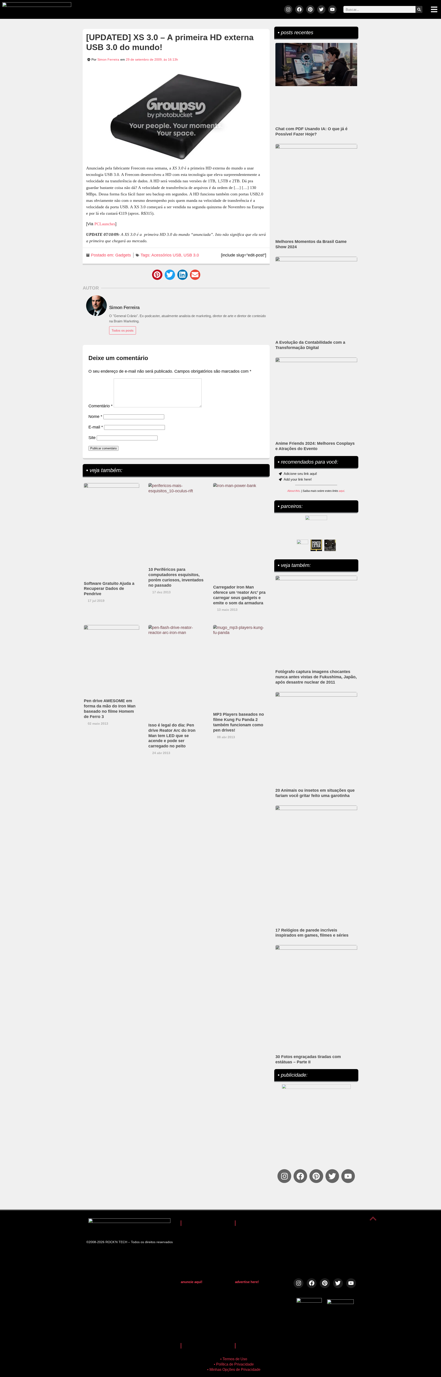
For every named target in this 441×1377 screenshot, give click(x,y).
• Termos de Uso (233, 1359)
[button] (157, 275)
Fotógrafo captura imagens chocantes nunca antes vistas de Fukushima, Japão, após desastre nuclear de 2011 (316, 676)
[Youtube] (332, 9)
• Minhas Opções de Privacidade (233, 1369)
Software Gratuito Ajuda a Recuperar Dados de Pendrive (109, 588)
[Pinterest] (310, 9)
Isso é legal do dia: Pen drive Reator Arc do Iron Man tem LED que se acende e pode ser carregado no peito (171, 736)
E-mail (95, 427)
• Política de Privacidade (234, 1364)
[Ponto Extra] (316, 545)
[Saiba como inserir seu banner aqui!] (302, 545)
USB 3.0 (191, 255)
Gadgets (123, 255)
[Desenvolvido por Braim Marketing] (340, 1302)
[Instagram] (288, 9)
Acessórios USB (166, 255)
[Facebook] (299, 9)
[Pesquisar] (419, 9)
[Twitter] (321, 9)
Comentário (100, 406)
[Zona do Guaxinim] (330, 545)
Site (92, 437)
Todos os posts (122, 330)
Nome (95, 416)
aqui (341, 491)
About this (293, 491)
